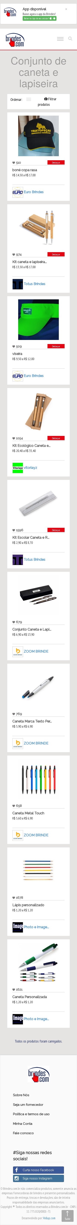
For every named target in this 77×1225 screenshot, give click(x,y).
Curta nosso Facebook (38, 1170)
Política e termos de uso (31, 1114)
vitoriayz (30, 468)
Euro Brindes (34, 192)
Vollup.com (49, 1218)
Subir (67, 1219)
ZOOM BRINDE (36, 651)
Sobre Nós (21, 1095)
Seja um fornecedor (28, 1105)
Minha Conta (22, 1124)
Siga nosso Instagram (37, 1178)
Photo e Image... (36, 927)
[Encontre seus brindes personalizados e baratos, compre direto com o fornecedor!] (38, 1074)
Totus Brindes (34, 284)
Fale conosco (23, 1133)
